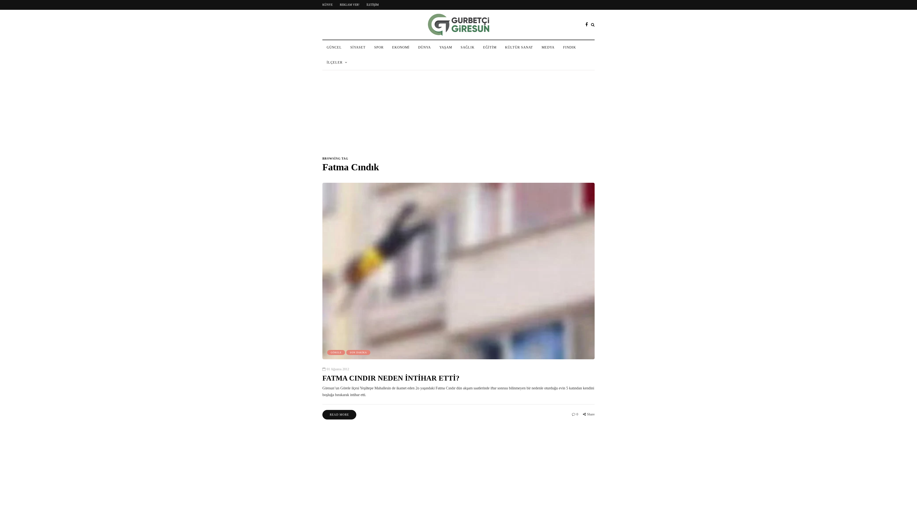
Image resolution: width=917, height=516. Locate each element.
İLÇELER (334, 62)
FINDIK (569, 47)
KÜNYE (327, 4)
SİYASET (358, 47)
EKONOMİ (401, 47)
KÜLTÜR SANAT (519, 47)
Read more (339, 414)
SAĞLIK (467, 47)
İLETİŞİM (373, 4)
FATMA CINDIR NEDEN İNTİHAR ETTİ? (390, 378)
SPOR (379, 47)
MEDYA (548, 47)
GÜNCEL (334, 47)
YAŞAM (445, 47)
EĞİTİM (489, 47)
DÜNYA (424, 47)
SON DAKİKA (358, 352)
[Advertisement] (458, 115)
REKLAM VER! (349, 4)
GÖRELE (336, 352)
